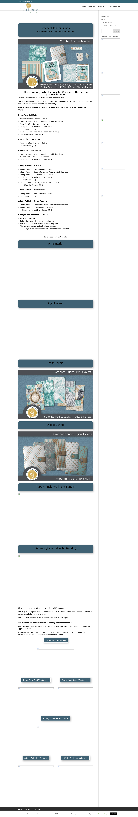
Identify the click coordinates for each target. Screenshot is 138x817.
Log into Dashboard (113, 7)
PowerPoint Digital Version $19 (75, 680)
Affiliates (27, 809)
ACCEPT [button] (113, 814)
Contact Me (100, 7)
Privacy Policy (37, 809)
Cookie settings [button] (103, 814)
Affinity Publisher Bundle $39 (55, 718)
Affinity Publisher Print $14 (35, 758)
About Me (91, 7)
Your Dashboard (106, 22)
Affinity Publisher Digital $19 (75, 758)
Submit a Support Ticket (109, 25)
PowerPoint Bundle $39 (56, 640)
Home (84, 7)
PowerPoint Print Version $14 (36, 680)
